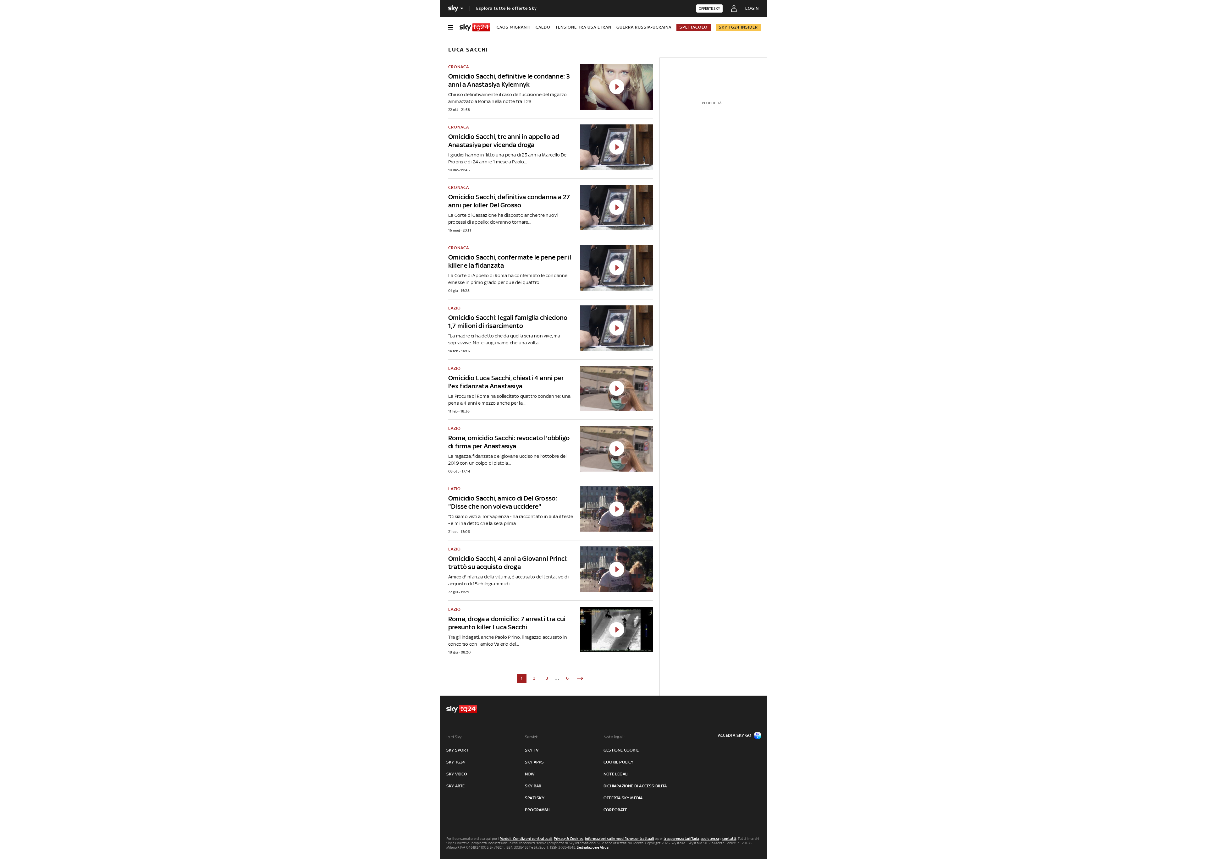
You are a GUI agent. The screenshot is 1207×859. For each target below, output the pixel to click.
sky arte (455, 786)
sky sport (457, 750)
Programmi (537, 809)
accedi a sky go (734, 735)
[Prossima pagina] (580, 678)
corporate (615, 809)
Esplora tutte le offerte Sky (506, 8)
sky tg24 (455, 762)
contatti (729, 838)
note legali (616, 774)
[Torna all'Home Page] (475, 27)
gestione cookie (621, 750)
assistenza (710, 838)
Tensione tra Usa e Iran (583, 27)
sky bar (533, 786)
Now (530, 774)
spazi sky (534, 798)
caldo (543, 27)
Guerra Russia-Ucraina (643, 27)
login (752, 8)
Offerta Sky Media (623, 798)
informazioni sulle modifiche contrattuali (619, 838)
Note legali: (614, 737)
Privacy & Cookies (568, 838)
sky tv (531, 750)
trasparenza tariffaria (681, 838)
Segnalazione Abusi (593, 847)
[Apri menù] (450, 27)
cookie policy (619, 762)
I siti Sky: (454, 737)
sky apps (534, 762)
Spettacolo (694, 27)
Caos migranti (514, 27)
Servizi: (531, 737)
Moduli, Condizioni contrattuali (526, 838)
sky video (456, 774)
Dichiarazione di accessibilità (635, 786)
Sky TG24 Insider (738, 27)
